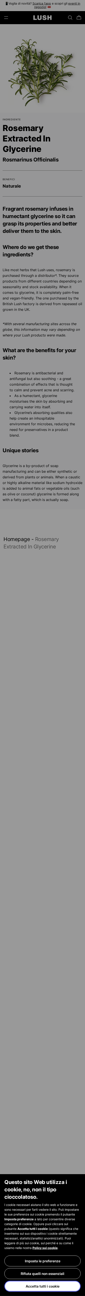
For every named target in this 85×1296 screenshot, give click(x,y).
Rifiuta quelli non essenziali (42, 1273)
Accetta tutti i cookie (43, 1286)
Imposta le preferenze (42, 1261)
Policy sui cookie (45, 1248)
